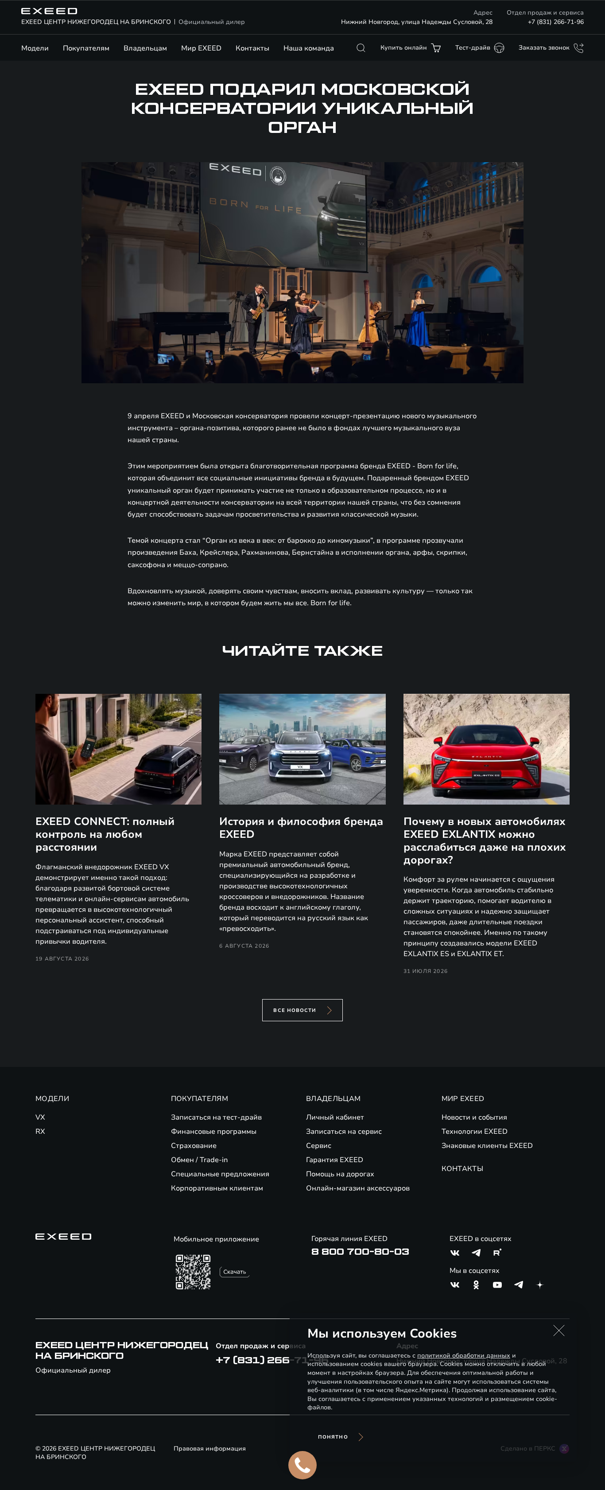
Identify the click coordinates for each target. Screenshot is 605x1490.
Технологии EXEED (475, 1131)
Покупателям (86, 48)
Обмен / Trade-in (199, 1159)
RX (40, 1131)
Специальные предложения (220, 1174)
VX (40, 1117)
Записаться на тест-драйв (216, 1117)
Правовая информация (210, 1448)
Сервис (318, 1145)
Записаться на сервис (344, 1131)
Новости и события (474, 1117)
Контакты (252, 48)
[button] (559, 1330)
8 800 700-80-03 (360, 1252)
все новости (294, 1010)
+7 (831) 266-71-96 (556, 22)
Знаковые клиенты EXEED (487, 1145)
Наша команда (308, 48)
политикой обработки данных (463, 1355)
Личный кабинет (335, 1117)
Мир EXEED (201, 48)
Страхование (194, 1145)
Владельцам (145, 48)
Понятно (333, 1437)
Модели (35, 48)
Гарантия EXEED (334, 1159)
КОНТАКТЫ (463, 1169)
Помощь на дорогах (340, 1174)
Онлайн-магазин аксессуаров (358, 1188)
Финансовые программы (213, 1131)
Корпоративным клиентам (217, 1188)
